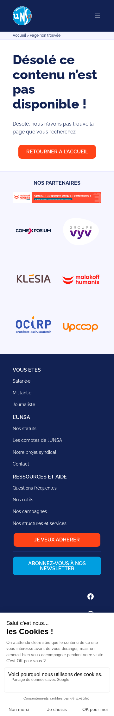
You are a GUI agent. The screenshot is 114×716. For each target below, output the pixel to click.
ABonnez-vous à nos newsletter (57, 565)
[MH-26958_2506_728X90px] (57, 201)
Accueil (19, 35)
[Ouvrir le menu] (97, 16)
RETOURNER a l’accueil (57, 152)
